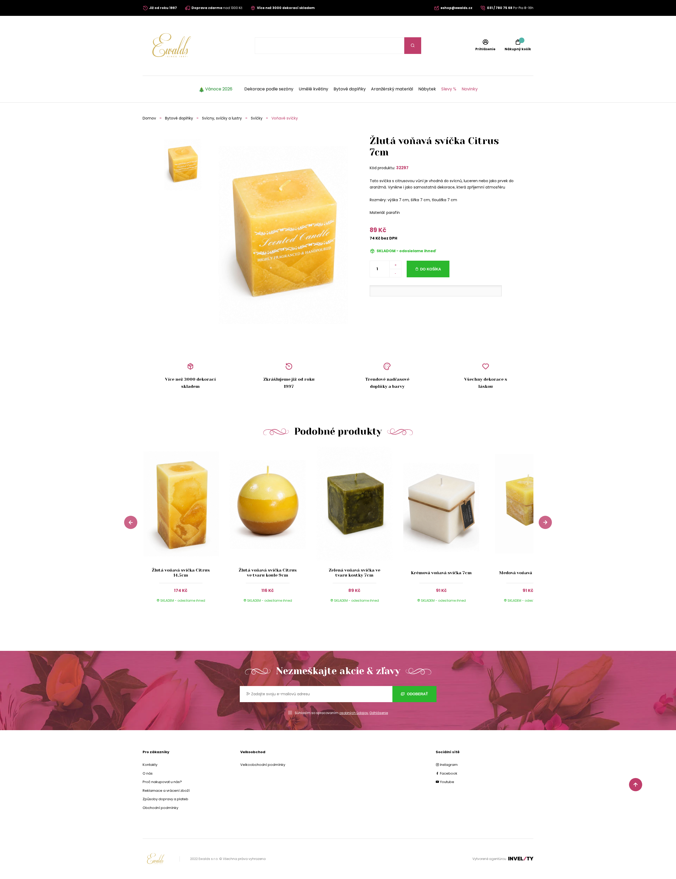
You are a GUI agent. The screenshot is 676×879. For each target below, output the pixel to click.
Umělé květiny (313, 89)
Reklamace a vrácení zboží (166, 790)
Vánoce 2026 (218, 89)
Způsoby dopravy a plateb (165, 799)
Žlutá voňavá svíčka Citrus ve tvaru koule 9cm (268, 573)
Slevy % (448, 89)
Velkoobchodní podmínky (262, 764)
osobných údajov (353, 713)
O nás (148, 773)
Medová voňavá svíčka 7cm (528, 572)
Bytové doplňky (350, 89)
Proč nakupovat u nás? (162, 781)
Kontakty (150, 764)
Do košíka (430, 269)
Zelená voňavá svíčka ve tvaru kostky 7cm (354, 573)
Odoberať (417, 694)
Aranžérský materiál (392, 89)
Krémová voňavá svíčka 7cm (441, 572)
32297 (402, 168)
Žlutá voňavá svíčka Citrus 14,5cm (181, 573)
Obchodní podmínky (160, 807)
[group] (186, 530)
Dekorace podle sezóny (268, 89)
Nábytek (427, 89)
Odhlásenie (378, 713)
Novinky (470, 89)
